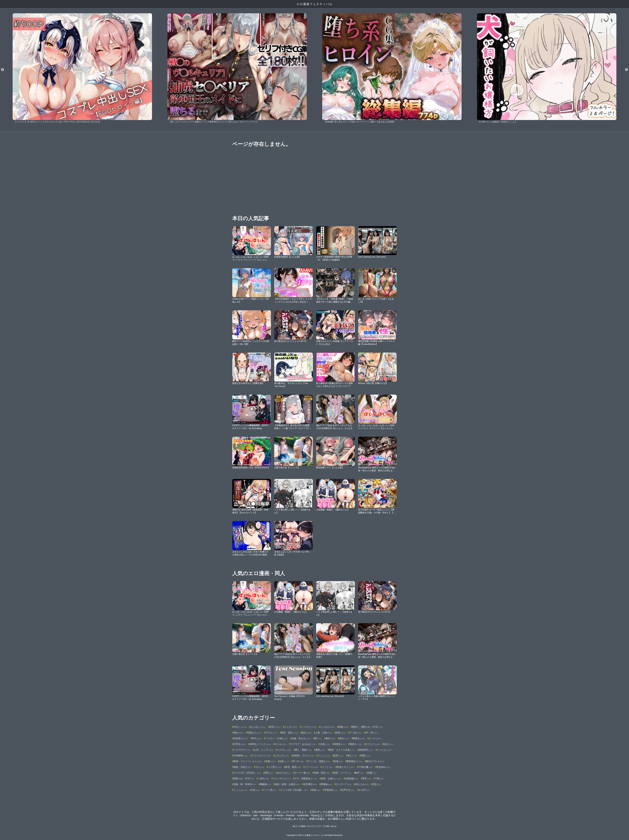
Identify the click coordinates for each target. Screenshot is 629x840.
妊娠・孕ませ (301, 738)
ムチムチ (282, 755)
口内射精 (241, 755)
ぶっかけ (327, 727)
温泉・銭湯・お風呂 (287, 784)
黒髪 (366, 755)
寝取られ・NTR (244, 778)
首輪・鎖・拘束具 (245, 784)
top (294, 826)
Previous (2, 69)
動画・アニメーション (248, 761)
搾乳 (269, 772)
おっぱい (258, 727)
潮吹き (356, 744)
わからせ (284, 772)
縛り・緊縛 (303, 749)
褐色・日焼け (243, 767)
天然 (255, 790)
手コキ (298, 761)
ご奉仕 (263, 778)
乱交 (388, 744)
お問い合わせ (331, 826)
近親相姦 (351, 778)
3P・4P (371, 732)
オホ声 (364, 790)
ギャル (281, 744)
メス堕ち (274, 767)
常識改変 (331, 790)
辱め (238, 732)
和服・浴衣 (322, 772)
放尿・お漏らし (331, 778)
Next (626, 69)
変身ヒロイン (346, 767)
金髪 (284, 761)
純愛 (372, 772)
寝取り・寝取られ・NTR (367, 727)
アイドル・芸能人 (319, 761)
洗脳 (270, 761)
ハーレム (384, 749)
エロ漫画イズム (304, 826)
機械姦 (265, 784)
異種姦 (326, 784)
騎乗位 (359, 738)
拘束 (341, 732)
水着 (325, 744)
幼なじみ (362, 784)
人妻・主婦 (323, 732)
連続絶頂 (366, 749)
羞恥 (320, 749)
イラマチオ (242, 749)
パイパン (311, 767)
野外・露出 (289, 732)
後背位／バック (260, 744)
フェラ (290, 727)
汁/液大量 (366, 767)
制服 (343, 727)
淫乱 (376, 784)
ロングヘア (343, 784)
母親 (316, 790)
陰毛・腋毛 (293, 767)
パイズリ (308, 727)
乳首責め (383, 767)
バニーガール (282, 778)
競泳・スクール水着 (342, 749)
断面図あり (354, 761)
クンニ (324, 755)
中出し (240, 727)
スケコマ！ (318, 826)
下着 (379, 778)
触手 (359, 772)
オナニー (372, 744)
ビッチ (375, 738)
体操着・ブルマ (303, 755)
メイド (327, 767)
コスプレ (284, 749)
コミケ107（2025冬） (247, 772)
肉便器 (340, 744)
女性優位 (310, 784)
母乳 (366, 778)
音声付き (348, 790)
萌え (352, 755)
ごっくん (240, 790)
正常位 (240, 744)
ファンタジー (261, 755)
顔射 (338, 761)
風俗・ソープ (342, 772)
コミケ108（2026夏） (294, 790)
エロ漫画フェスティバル (314, 4)
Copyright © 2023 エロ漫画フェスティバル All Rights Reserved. (314, 835)
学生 (257, 738)
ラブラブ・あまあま (303, 744)
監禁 (338, 755)
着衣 (330, 738)
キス (259, 767)
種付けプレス (375, 761)
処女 (307, 732)
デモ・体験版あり (306, 778)
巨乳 (275, 727)
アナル (271, 732)
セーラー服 (302, 772)
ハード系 (270, 790)
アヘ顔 (355, 732)
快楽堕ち (241, 738)
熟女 (344, 738)
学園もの (254, 732)
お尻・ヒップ (263, 749)
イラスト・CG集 (276, 738)
